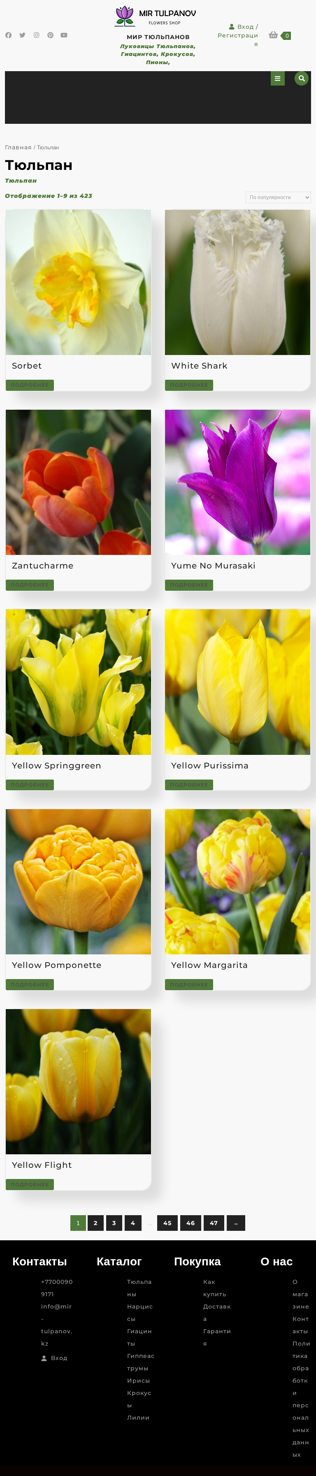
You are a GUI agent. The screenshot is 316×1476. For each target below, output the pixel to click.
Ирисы (138, 1380)
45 (167, 1223)
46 (190, 1223)
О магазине (301, 1294)
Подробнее (30, 385)
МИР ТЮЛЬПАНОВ (158, 37)
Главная (18, 147)
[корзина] (273, 35)
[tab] (278, 78)
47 (214, 1223)
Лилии (138, 1417)
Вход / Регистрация (238, 35)
